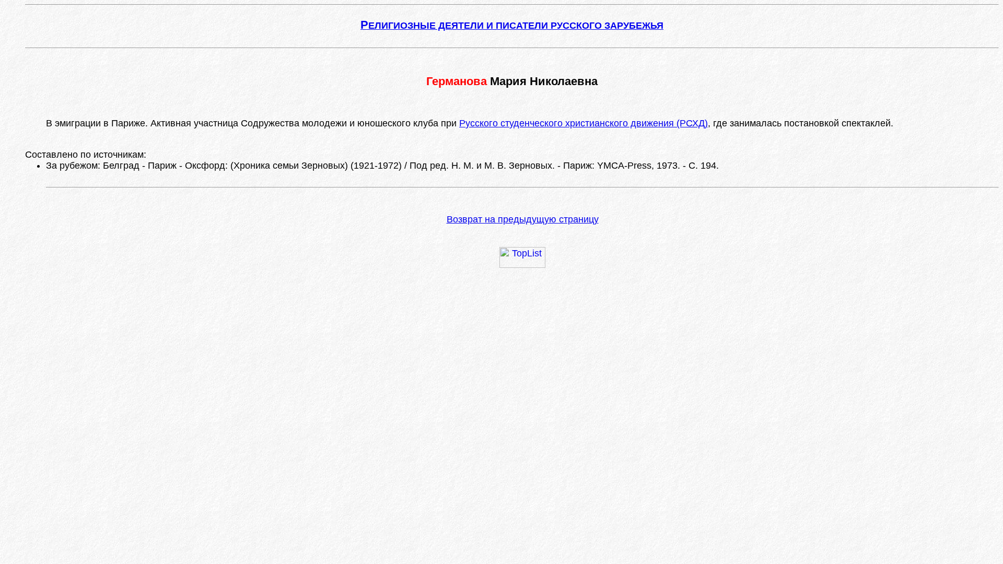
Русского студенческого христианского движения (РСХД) (583, 123)
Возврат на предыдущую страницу (523, 219)
